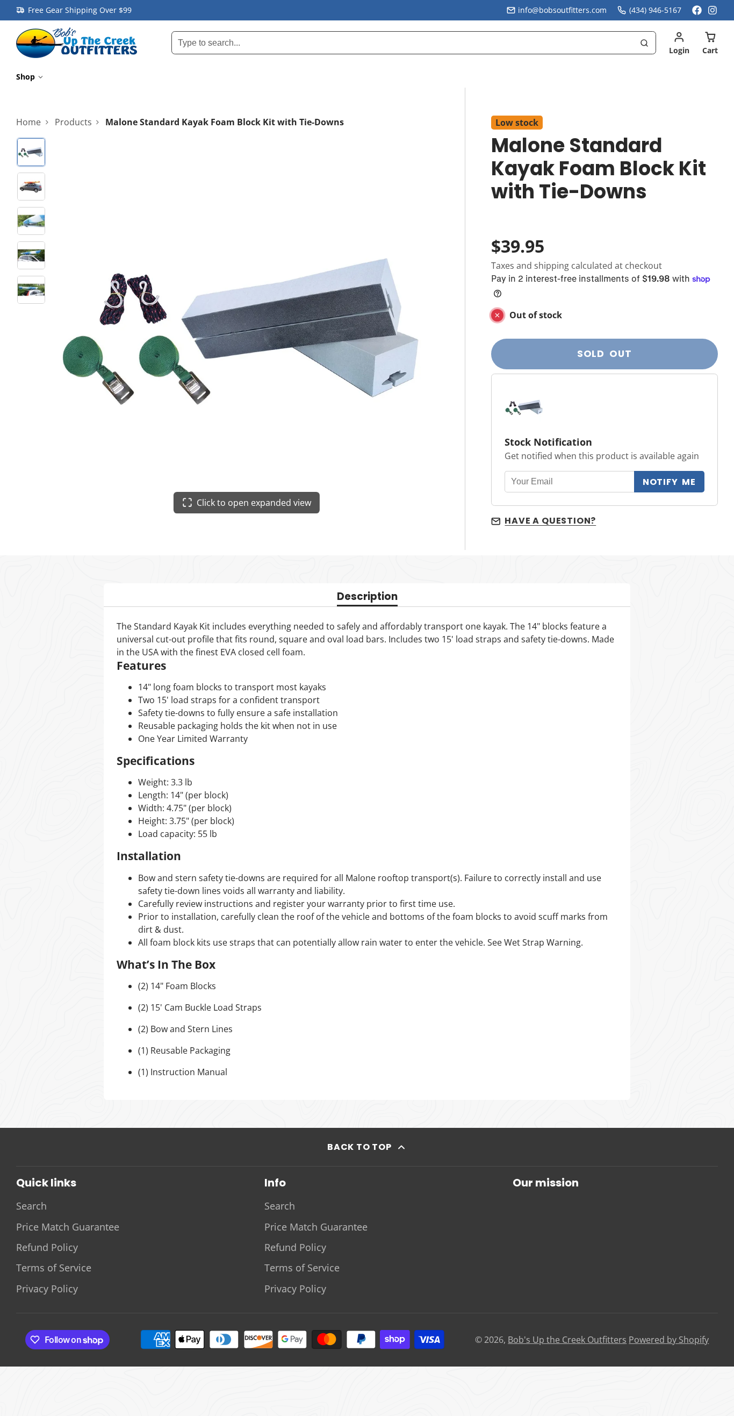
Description (367, 597)
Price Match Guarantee (67, 1226)
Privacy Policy (47, 1288)
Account (679, 43)
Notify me (669, 482)
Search (31, 1205)
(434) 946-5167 (655, 10)
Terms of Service (53, 1267)
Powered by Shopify (669, 1340)
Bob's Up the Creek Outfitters (567, 1340)
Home (28, 122)
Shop (25, 76)
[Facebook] (697, 10)
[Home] (76, 42)
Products (73, 122)
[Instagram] (713, 10)
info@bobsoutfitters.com (562, 10)
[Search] (644, 43)
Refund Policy (47, 1247)
